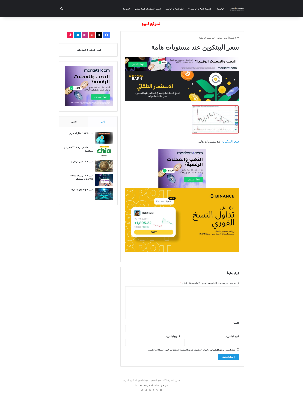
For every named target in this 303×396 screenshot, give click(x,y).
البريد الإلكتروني (231, 336)
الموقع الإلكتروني (172, 336)
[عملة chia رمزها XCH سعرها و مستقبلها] (104, 152)
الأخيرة (102, 121)
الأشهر (74, 121)
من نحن (164, 385)
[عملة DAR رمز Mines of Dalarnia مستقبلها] (104, 180)
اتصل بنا (126, 8)
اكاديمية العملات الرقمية (201, 8)
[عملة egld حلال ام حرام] (104, 194)
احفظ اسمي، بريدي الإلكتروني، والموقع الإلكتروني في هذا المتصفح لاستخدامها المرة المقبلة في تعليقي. (192, 349)
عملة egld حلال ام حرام (82, 189)
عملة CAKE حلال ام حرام (81, 133)
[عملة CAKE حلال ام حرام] (104, 138)
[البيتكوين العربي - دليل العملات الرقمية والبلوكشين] (237, 8)
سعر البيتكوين (230, 141)
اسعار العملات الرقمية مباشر (148, 8)
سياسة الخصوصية (151, 385)
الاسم (235, 323)
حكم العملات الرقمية (174, 8)
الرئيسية (220, 8)
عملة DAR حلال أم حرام (82, 161)
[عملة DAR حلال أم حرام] (104, 166)
